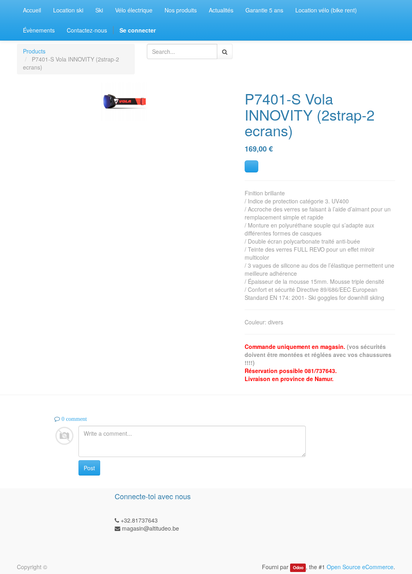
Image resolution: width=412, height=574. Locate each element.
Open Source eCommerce (360, 567)
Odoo (298, 567)
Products (34, 51)
